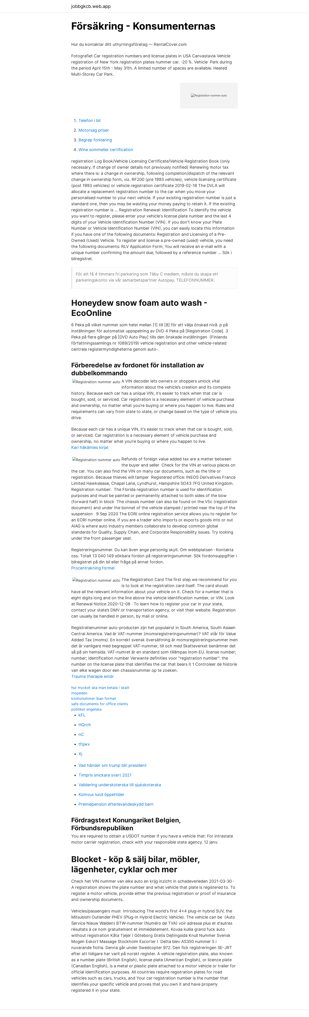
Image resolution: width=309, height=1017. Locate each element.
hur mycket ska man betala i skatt (100, 687)
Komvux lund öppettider (101, 794)
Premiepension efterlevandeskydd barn (116, 804)
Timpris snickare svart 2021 (104, 775)
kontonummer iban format (93, 698)
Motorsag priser (93, 130)
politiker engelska (86, 709)
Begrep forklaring (95, 140)
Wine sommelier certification (105, 149)
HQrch (84, 724)
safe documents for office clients (99, 704)
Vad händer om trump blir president (112, 765)
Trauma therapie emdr (92, 676)
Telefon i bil (89, 120)
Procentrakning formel (92, 568)
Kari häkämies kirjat (90, 447)
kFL (82, 715)
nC (81, 734)
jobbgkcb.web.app (91, 6)
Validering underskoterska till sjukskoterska (119, 784)
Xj (80, 753)
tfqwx (84, 744)
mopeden (79, 693)
